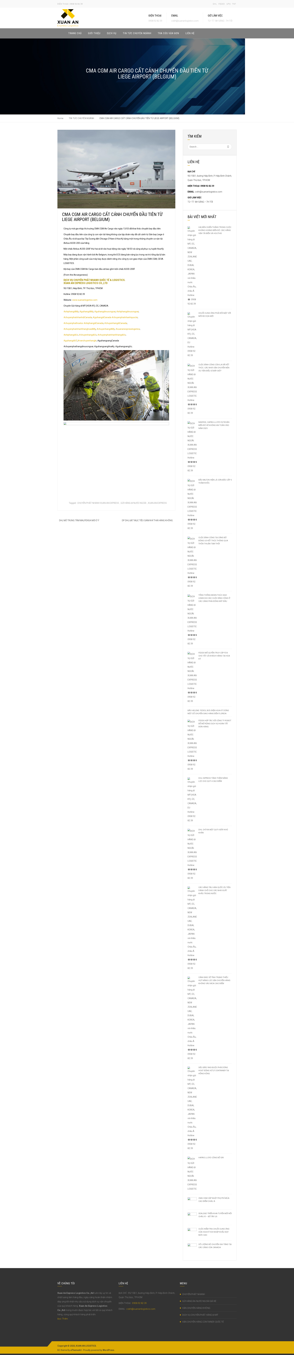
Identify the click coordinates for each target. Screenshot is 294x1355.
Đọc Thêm (62, 1319)
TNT (234, 4)
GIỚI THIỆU (94, 33)
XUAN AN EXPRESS (157, 503)
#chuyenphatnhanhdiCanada (78, 317)
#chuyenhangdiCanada (115, 323)
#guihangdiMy (86, 311)
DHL (215, 4)
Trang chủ (75, 33)
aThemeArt (75, 1350)
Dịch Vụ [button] (111, 33)
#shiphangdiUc (71, 335)
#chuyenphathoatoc (73, 323)
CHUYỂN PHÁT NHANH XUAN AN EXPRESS (98, 503)
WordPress (108, 1350)
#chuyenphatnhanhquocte (125, 317)
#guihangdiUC (70, 340)
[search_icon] (233, 33)
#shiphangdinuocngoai (127, 311)
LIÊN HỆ (189, 33)
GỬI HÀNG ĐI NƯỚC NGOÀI (133, 503)
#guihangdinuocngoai (104, 311)
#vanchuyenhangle (87, 340)
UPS (228, 4)
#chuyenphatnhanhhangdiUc (112, 335)
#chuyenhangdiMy (106, 329)
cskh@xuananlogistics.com (208, 192)
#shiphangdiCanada (93, 323)
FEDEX (222, 4)
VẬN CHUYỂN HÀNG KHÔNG (196, 1308)
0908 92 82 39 (139, 1303)
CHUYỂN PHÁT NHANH (193, 1294)
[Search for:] (210, 147)
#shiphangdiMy (71, 311)
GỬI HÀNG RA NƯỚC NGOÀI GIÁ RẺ (199, 1301)
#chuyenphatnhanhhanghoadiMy (80, 329)
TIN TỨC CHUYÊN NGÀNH (137, 33)
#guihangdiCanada (102, 317)
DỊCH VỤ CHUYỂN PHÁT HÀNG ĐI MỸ (200, 1315)
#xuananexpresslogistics (128, 329)
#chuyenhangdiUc (88, 335)
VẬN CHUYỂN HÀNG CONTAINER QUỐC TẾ (203, 1322)
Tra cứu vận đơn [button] (168, 33)
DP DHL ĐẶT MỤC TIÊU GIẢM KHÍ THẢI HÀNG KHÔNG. (148, 520)
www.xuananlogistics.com (84, 300)
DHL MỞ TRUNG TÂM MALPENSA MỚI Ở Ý (79, 520)
